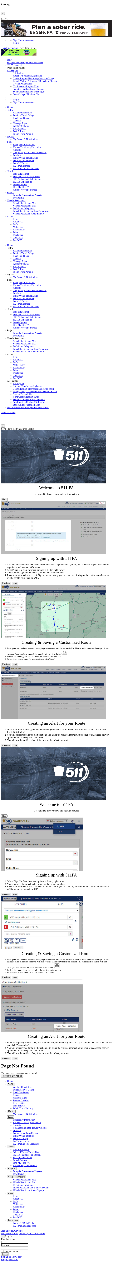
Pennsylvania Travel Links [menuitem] (25, 158)
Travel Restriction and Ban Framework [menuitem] (31, 211)
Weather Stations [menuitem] (21, 126)
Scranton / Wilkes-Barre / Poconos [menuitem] (29, 89)
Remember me (11, 1251)
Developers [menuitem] (13, 1220)
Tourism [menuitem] (17, 155)
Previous (6, 583)
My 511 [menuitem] (10, 136)
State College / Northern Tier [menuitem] (26, 94)
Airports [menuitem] (17, 150)
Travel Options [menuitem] (20, 184)
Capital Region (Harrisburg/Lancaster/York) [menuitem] (33, 78)
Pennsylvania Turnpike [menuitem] (23, 160)
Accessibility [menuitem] (19, 229)
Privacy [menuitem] (16, 232)
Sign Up (24, 40)
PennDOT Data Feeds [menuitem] (23, 1223)
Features (25, 61)
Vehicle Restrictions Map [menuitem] (24, 203)
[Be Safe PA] (56, 30)
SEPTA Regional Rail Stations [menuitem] (27, 179)
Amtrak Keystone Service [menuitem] (25, 189)
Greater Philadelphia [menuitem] (22, 83)
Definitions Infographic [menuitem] (24, 208)
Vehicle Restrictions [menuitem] (16, 200)
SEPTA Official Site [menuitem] (22, 181)
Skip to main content (10, 16)
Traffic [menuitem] (10, 110)
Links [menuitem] (9, 142)
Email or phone (8, 1239)
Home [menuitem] (10, 107)
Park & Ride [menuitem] (19, 131)
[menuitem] (62, 40)
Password (5, 1245)
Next (4, 499)
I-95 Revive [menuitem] (18, 197)
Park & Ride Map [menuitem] (21, 174)
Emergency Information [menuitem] (24, 144)
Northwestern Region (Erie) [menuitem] (26, 86)
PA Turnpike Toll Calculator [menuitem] (26, 168)
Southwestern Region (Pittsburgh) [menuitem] (28, 91)
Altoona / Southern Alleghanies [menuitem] (27, 75)
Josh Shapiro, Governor (12, 1231)
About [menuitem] (10, 216)
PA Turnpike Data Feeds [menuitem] (24, 1225)
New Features (28, 407)
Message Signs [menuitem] (20, 123)
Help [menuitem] (15, 219)
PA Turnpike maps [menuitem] (21, 166)
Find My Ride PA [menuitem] (21, 187)
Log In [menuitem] (16, 43)
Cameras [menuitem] (17, 120)
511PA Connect (14, 65)
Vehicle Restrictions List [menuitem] (24, 205)
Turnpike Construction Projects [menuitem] (27, 195)
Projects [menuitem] (10, 192)
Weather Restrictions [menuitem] (22, 112)
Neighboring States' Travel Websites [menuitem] (29, 152)
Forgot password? (9, 1259)
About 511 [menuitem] (18, 221)
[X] (2, 415)
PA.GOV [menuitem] (17, 240)
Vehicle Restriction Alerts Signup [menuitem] (28, 213)
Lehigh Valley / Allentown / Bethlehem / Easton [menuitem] (35, 81)
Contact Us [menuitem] (18, 237)
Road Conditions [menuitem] (21, 118)
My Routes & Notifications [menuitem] (25, 139)
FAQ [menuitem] (15, 224)
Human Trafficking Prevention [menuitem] (27, 147)
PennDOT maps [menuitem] (20, 163)
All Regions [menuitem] (18, 73)
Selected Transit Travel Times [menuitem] (26, 176)
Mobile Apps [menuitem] (19, 227)
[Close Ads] (2, 22)
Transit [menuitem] (10, 171)
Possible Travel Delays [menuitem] (23, 115)
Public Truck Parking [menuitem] (23, 134)
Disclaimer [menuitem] (18, 235)
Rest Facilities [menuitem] (19, 128)
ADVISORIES (8, 412)
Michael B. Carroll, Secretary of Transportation (23, 1233)
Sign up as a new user (11, 1257)
